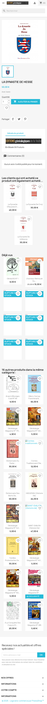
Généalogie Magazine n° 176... (12, 429)
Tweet (19, 119)
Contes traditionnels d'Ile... (34, 462)
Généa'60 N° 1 (12, 278)
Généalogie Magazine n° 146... (34, 429)
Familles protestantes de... (12, 559)
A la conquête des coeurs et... (13, 624)
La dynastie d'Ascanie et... (12, 205)
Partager (12, 119)
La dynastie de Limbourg (23, 238)
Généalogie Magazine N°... (34, 591)
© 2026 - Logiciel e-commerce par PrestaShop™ (23, 701)
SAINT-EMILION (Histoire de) (34, 526)
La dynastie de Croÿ (34, 204)
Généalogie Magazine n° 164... (12, 591)
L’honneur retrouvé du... (34, 279)
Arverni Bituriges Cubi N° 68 (13, 397)
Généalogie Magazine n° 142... (12, 526)
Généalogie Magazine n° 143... (34, 559)
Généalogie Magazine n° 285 (34, 624)
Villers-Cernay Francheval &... (34, 397)
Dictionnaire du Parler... (12, 462)
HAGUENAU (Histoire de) (34, 494)
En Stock (9, 147)
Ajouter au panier (25, 101)
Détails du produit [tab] (15, 133)
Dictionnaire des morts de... (13, 494)
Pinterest (25, 119)
